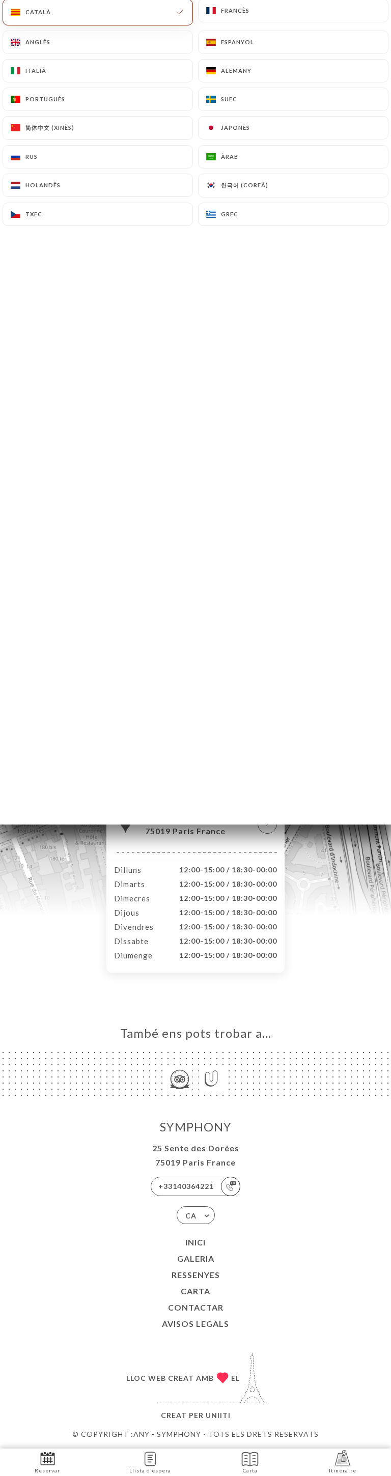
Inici (195, 1242)
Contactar (196, 1307)
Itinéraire (342, 1470)
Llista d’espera (150, 1470)
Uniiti (218, 1415)
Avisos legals (195, 1323)
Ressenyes (196, 1275)
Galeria (195, 1258)
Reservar (47, 1470)
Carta (195, 1291)
